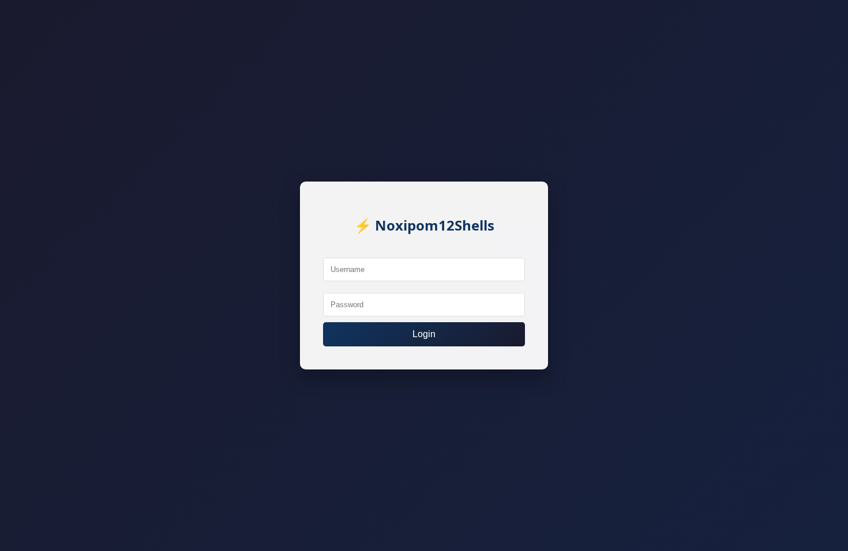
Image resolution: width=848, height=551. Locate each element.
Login (424, 334)
